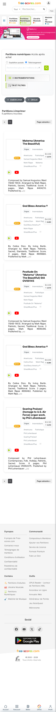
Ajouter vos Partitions (39, 542)
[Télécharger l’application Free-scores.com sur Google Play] (28, 640)
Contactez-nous (11, 545)
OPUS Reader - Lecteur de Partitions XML (39, 584)
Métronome (34, 608)
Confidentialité (10, 561)
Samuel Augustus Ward (33, 159)
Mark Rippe (28, 163)
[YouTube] (24, 629)
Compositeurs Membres (40, 538)
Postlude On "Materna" (33, 303)
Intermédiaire (37, 149)
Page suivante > (43, 122)
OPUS (39, 710)
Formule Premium (37, 551)
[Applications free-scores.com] (4, 20)
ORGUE (34, 100)
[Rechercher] (44, 9)
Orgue (26, 149)
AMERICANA (16, 100)
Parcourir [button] (16, 710)
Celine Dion (28, 221)
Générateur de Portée (39, 599)
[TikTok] (40, 629)
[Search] (46, 68)
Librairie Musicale (16, 587)
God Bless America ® (35, 205)
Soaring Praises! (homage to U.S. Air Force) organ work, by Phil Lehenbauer (34, 413)
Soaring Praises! (30, 437)
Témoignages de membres (11, 551)
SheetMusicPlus (30, 166)
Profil (50, 710)
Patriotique (39, 155)
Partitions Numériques (10, 593)
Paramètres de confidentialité (10, 567)
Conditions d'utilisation (14, 557)
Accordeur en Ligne (38, 590)
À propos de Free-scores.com (12, 539)
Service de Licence (37, 547)
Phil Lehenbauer (30, 433)
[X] (32, 629)
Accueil (5, 710)
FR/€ (52, 11)
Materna (39, 163)
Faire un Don (35, 556)
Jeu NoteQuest (36, 603)
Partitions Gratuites (16, 583)
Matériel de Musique (17, 599)
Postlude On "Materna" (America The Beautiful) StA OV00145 (35, 276)
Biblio (28, 710)
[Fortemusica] (17, 659)
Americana (28, 155)
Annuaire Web (35, 594)
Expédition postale (16, 62)
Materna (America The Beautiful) (34, 142)
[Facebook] (16, 629)
